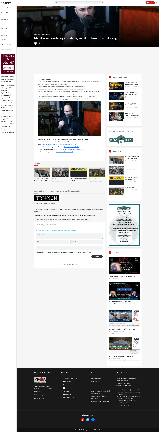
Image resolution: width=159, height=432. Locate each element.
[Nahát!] (60, 172)
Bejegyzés (37, 34)
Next (102, 178)
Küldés (97, 256)
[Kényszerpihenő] (97, 172)
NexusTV (6, 3)
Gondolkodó (46, 34)
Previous (37, 178)
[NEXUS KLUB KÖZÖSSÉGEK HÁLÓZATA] (78, 172)
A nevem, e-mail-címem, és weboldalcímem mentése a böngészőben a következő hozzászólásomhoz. (64, 252)
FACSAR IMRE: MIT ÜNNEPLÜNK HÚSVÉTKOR (122, 276)
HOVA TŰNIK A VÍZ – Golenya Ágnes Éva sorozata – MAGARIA (132, 94)
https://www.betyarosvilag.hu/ (76, 149)
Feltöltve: (46, 43)
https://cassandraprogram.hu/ (64, 152)
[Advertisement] (87, 59)
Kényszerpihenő (93, 179)
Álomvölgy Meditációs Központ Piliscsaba (121, 356)
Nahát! (54, 179)
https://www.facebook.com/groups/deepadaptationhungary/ (59, 144)
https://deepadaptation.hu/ (71, 147)
